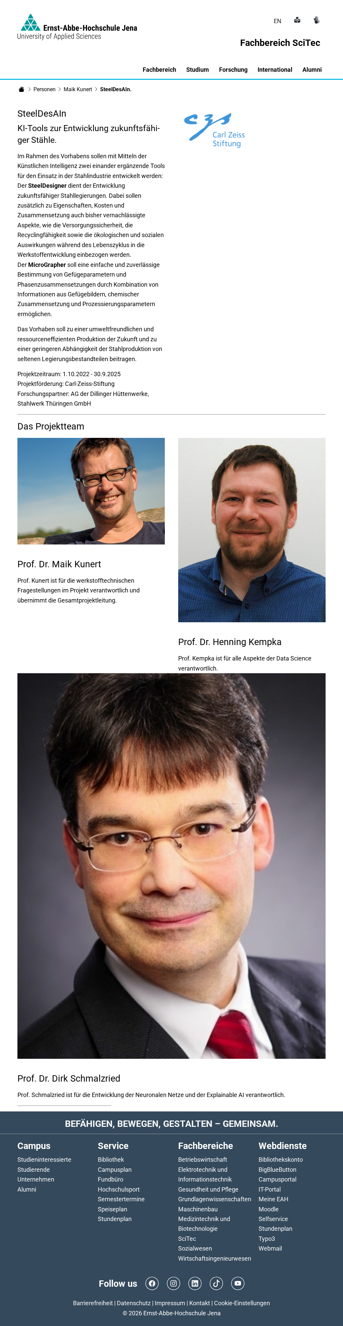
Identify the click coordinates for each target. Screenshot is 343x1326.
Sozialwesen (195, 1248)
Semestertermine (121, 1199)
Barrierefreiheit (93, 1303)
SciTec (187, 1238)
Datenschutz (134, 1303)
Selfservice (273, 1218)
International (275, 69)
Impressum (170, 1303)
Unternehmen (35, 1179)
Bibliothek (111, 1159)
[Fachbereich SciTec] (21, 89)
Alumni (26, 1189)
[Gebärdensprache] (316, 20)
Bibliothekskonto (281, 1159)
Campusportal (277, 1179)
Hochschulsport (119, 1189)
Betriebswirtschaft (202, 1159)
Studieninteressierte (44, 1159)
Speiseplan (112, 1209)
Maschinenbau (198, 1209)
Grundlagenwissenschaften (214, 1199)
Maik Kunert (78, 89)
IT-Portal (270, 1189)
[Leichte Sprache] (296, 20)
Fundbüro (110, 1179)
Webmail (270, 1248)
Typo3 (267, 1238)
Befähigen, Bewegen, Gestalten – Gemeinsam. (171, 1123)
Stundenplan (115, 1218)
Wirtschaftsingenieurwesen (214, 1258)
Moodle (269, 1209)
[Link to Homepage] (77, 22)
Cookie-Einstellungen (242, 1303)
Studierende (33, 1169)
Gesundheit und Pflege (208, 1189)
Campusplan (115, 1169)
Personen (44, 89)
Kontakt (199, 1303)
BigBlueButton (277, 1169)
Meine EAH (273, 1199)
